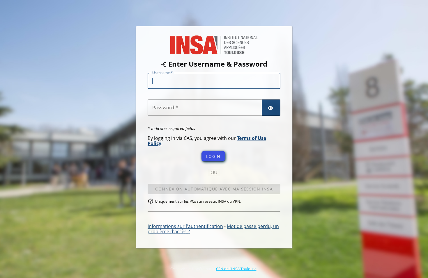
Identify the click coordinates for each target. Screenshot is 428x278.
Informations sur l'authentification (185, 226)
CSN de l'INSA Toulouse (236, 268)
